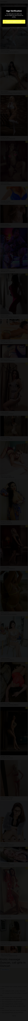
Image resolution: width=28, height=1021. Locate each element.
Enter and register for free (14, 21)
